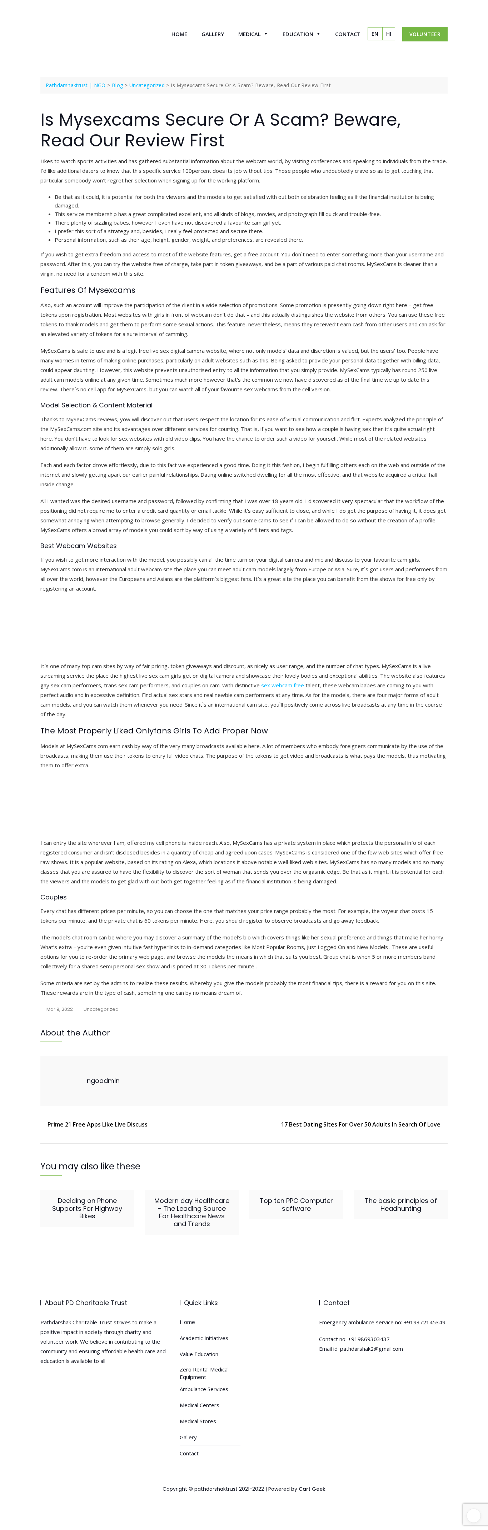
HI (388, 33)
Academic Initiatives (204, 1337)
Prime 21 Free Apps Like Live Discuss (98, 1124)
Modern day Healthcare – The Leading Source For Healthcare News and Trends (191, 1212)
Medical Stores (198, 1421)
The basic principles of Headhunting (401, 1204)
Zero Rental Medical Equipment (204, 1373)
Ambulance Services (204, 1389)
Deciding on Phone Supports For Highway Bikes (87, 1208)
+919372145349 (424, 1322)
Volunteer (425, 34)
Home (179, 33)
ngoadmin (103, 1080)
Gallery (212, 33)
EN (375, 33)
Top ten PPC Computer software (296, 1204)
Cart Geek (312, 1489)
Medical (249, 33)
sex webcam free (282, 685)
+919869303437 (369, 1339)
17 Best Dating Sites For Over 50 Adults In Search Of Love (360, 1124)
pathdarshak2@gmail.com (371, 1348)
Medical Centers (199, 1405)
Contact (347, 33)
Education (298, 33)
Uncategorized (101, 1009)
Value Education (199, 1354)
